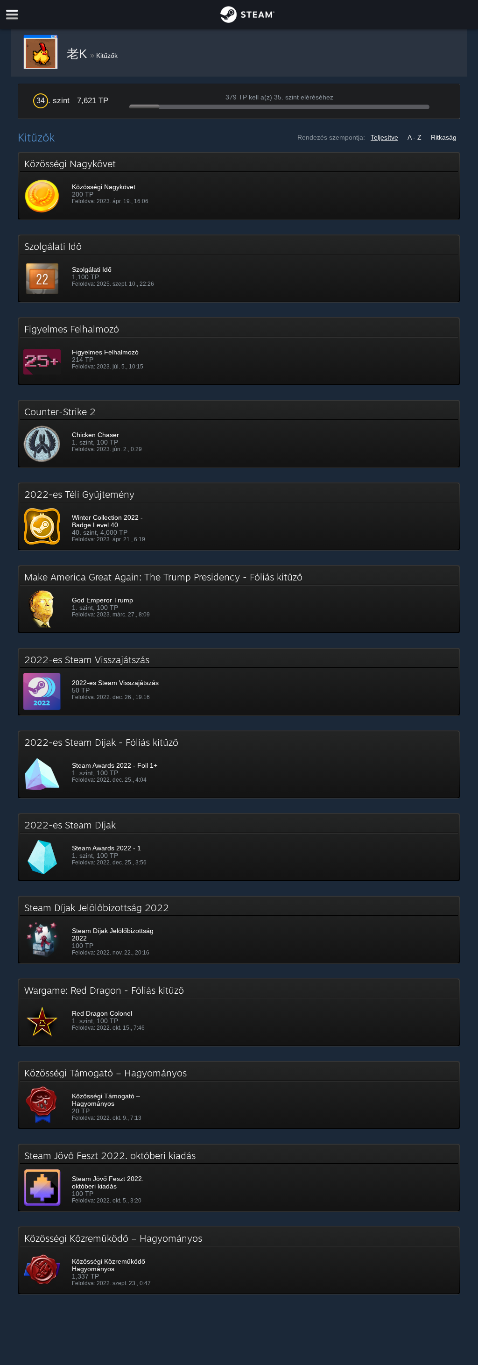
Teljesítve (384, 137)
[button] (239, 186)
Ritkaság (444, 137)
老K (78, 54)
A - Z (415, 137)
